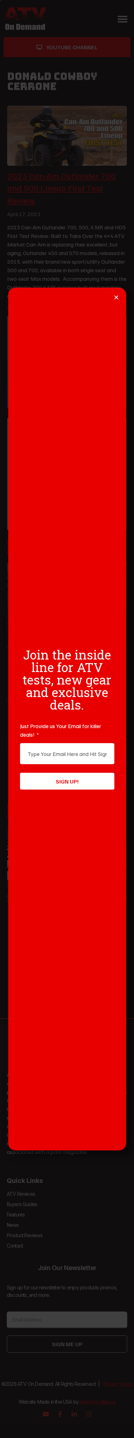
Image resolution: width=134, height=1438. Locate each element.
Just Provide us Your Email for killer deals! (60, 730)
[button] (116, 297)
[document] (67, 719)
